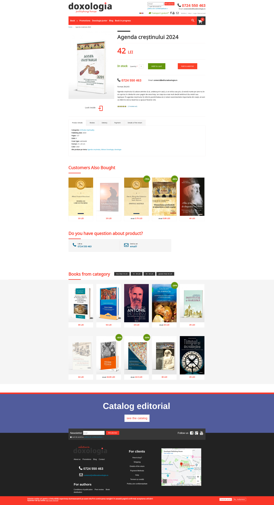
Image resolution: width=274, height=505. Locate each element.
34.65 (107, 377)
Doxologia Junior (99, 20)
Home (70, 27)
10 (79, 218)
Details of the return (137, 466)
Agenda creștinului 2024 (83, 27)
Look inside (90, 107)
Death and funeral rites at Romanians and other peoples (81, 373)
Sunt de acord (225, 499)
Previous (65, 67)
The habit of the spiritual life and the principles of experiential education (136, 368)
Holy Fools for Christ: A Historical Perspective (108, 369)
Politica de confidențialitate (137, 484)
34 (79, 382)
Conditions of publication (83, 489)
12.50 (135, 377)
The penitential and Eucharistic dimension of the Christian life (164, 209)
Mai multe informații (52, 500)
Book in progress (123, 20)
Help (189, 13)
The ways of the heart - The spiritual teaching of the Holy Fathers (109, 316)
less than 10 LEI (121, 274)
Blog (111, 20)
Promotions (84, 20)
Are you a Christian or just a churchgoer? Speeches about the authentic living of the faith (136, 314)
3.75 (135, 218)
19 (135, 325)
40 (191, 219)
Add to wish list (187, 66)
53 (107, 325)
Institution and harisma (192, 318)
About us (77, 459)
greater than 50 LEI (165, 274)
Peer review (99, 489)
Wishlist (183, 13)
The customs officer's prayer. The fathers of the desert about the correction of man (108, 214)
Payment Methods (137, 471)
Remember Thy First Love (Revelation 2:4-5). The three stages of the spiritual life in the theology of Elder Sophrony (192, 206)
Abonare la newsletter (142, 18)
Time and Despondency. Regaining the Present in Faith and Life (192, 368)
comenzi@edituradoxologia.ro (96, 475)
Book (72, 20)
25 (191, 325)
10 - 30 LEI (136, 274)
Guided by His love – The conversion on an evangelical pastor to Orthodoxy (164, 314)
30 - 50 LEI (149, 274)
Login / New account (199, 13)
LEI (82, 219)
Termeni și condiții (137, 479)
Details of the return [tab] (135, 123)
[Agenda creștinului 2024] (91, 67)
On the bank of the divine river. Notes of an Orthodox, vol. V (164, 368)
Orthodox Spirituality (87, 130)
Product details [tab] (77, 123)
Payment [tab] (117, 123)
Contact (102, 459)
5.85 (163, 219)
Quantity (134, 66)
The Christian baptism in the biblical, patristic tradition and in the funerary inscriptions (81, 314)
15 (107, 225)
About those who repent (81, 212)
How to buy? (137, 458)
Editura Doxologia (107, 149)
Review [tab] (92, 123)
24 (163, 325)
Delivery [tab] (104, 123)
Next (117, 67)
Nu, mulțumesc (239, 499)
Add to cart (156, 66)
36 (79, 325)
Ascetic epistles (136, 212)
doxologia (117, 149)
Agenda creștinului (93, 149)
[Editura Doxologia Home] (90, 7)
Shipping (137, 462)
